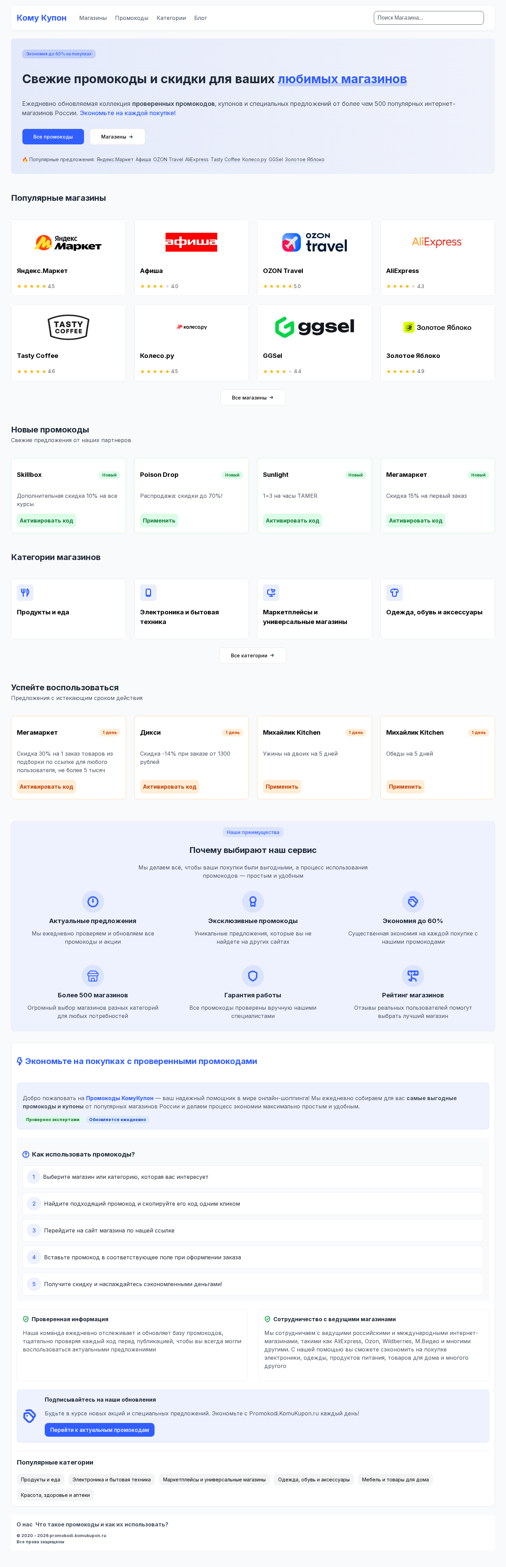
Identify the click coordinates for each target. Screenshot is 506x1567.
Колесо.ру (254, 159)
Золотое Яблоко (305, 159)
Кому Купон (42, 18)
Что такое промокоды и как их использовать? (101, 1524)
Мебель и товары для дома (395, 1479)
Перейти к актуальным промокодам (99, 1429)
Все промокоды (53, 137)
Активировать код (46, 520)
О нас (25, 1524)
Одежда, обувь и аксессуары (314, 1479)
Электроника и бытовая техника (112, 1479)
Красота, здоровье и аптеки (55, 1495)
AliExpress (197, 159)
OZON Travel (168, 159)
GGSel (276, 159)
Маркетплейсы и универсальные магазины (214, 1479)
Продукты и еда (40, 1479)
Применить (159, 520)
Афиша (143, 159)
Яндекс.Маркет (115, 159)
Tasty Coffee (225, 159)
